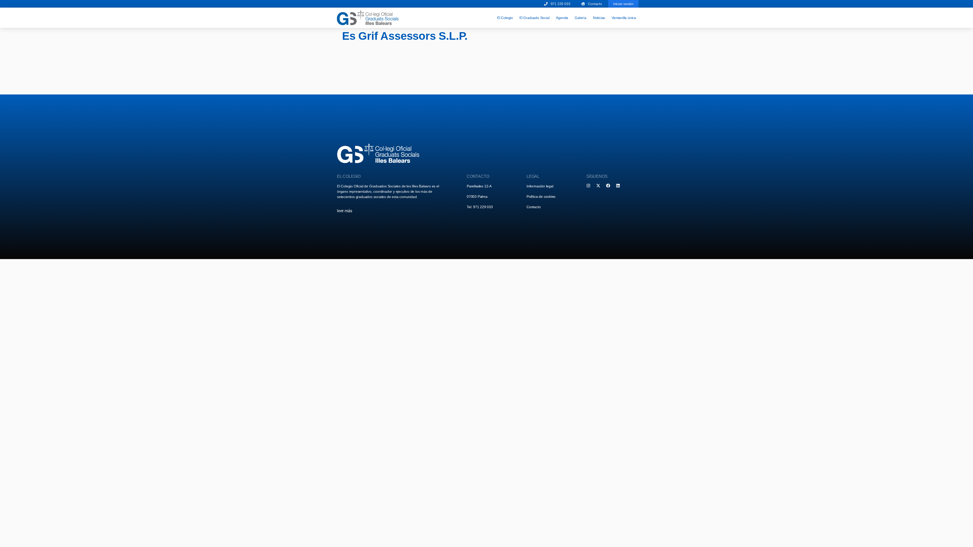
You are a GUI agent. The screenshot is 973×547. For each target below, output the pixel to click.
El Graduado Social (534, 18)
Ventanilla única (624, 18)
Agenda (562, 18)
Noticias (599, 18)
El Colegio (505, 18)
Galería (580, 18)
